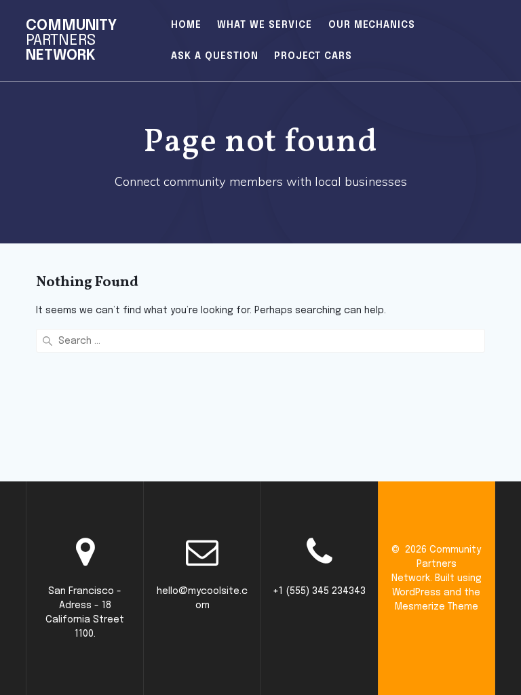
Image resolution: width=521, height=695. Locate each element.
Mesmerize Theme (436, 607)
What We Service (264, 25)
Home (186, 25)
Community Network (71, 41)
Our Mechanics (371, 25)
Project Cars (313, 56)
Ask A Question (214, 56)
